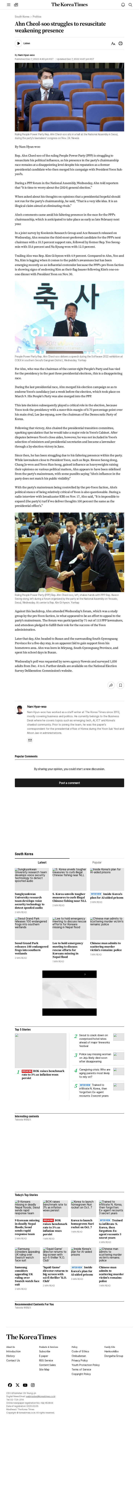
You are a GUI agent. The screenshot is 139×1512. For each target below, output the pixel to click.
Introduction (13, 1351)
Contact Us (13, 1360)
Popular (97, 862)
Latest (42, 862)
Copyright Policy (81, 1374)
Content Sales (47, 1365)
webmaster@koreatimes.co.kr (40, 1396)
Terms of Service (81, 1369)
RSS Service (46, 1360)
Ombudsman (79, 1356)
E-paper (43, 1356)
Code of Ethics (80, 1351)
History (10, 1356)
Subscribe (44, 1351)
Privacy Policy (80, 1360)
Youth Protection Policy (86, 1365)
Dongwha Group (113, 1356)
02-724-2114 (17, 1399)
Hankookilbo (111, 1351)
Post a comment (69, 783)
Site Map (44, 1369)
